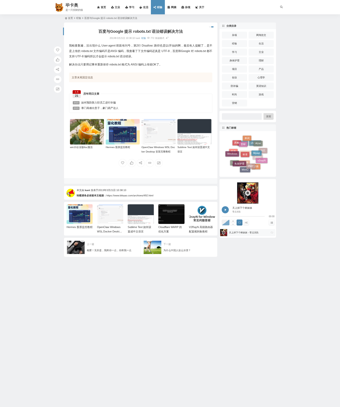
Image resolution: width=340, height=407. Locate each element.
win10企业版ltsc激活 (81, 147)
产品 (261, 69)
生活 (261, 43)
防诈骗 (234, 86)
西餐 (236, 143)
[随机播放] (246, 223)
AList (258, 141)
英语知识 (261, 86)
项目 (234, 69)
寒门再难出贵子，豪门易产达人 (96, 107)
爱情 (256, 167)
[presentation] (194, 210)
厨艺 (262, 152)
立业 (261, 52)
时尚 (234, 94)
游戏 (261, 94)
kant (87, 190)
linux (234, 163)
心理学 (261, 77)
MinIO (245, 168)
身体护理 (234, 60)
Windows (232, 150)
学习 (234, 52)
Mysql (256, 147)
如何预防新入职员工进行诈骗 (95, 102)
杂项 (234, 35)
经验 (78, 18)
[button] (271, 232)
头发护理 (239, 158)
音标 (243, 139)
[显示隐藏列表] (271, 223)
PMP (250, 160)
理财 (261, 60)
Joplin (257, 162)
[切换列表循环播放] (239, 223)
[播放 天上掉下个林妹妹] (225, 209)
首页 (70, 18)
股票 (233, 155)
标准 (245, 147)
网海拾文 (261, 35)
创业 (234, 77)
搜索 (268, 116)
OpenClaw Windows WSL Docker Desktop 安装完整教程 (79, 231)
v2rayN (262, 157)
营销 (234, 103)
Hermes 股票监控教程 (118, 147)
